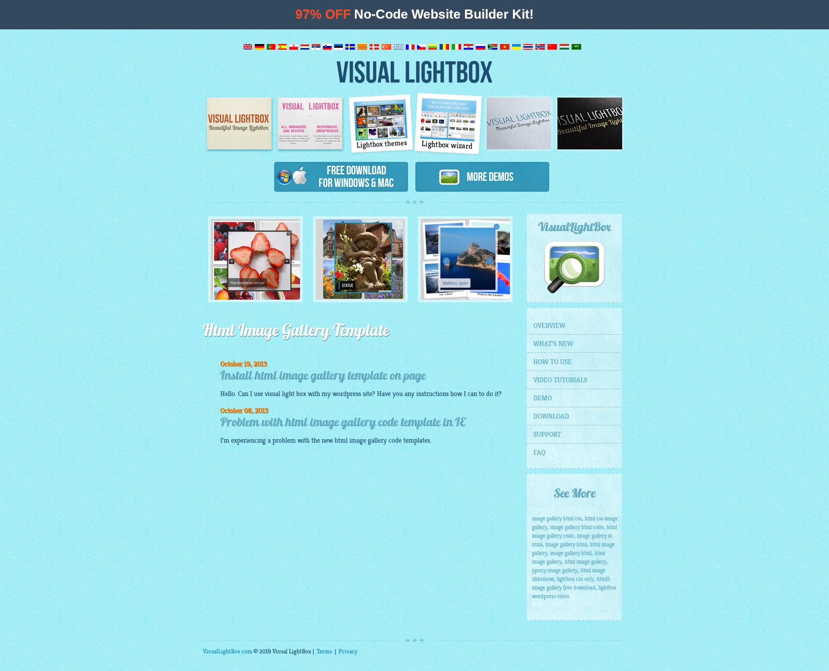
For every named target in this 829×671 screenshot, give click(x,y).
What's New (553, 343)
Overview (549, 325)
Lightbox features (310, 123)
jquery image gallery (554, 570)
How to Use (552, 362)
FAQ (539, 452)
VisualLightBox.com (227, 651)
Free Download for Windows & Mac (356, 176)
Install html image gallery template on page (323, 376)
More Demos (486, 176)
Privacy (348, 651)
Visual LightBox (414, 71)
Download (551, 416)
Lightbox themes (382, 144)
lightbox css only (575, 579)
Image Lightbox (239, 123)
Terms (324, 651)
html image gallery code (368, 440)
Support (547, 434)
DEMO (542, 398)
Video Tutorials (560, 380)
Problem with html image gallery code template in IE (342, 423)
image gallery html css (557, 518)
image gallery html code (577, 527)
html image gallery (585, 561)
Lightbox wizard (447, 145)
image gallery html (566, 544)
